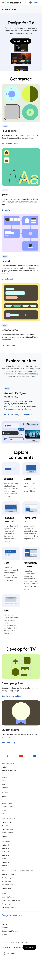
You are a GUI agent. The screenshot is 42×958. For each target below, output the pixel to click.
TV (15, 9)
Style (5, 194)
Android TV (5, 836)
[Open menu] (3, 2)
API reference (6, 881)
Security (4, 774)
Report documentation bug (11, 900)
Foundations (9, 130)
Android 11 (5, 865)
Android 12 (5, 862)
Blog (3, 784)
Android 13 (5, 859)
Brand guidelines (22, 942)
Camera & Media (7, 807)
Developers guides (8, 878)
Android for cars (7, 833)
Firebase (5, 928)
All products (6, 935)
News (3, 781)
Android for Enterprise (9, 770)
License (11, 942)
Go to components (10, 345)
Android (4, 767)
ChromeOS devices (8, 829)
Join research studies (9, 907)
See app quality (8, 742)
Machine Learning (8, 800)
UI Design (6, 9)
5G (3, 813)
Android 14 (5, 855)
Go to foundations (10, 144)
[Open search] (26, 2)
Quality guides (10, 729)
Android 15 (5, 852)
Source (4, 777)
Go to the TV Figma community (18, 414)
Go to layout (7, 279)
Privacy (4, 810)
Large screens (6, 822)
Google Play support (8, 904)
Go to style (7, 210)
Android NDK (6, 888)
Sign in (36, 3)
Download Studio (7, 885)
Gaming (4, 796)
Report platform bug (8, 897)
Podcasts (5, 787)
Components (10, 330)
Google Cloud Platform (10, 931)
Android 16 (5, 848)
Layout (6, 261)
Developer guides (12, 683)
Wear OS (5, 826)
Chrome (4, 924)
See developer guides (11, 696)
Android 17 (5, 845)
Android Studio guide (9, 874)
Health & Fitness (7, 803)
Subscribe (29, 947)
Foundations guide (21, 41)
